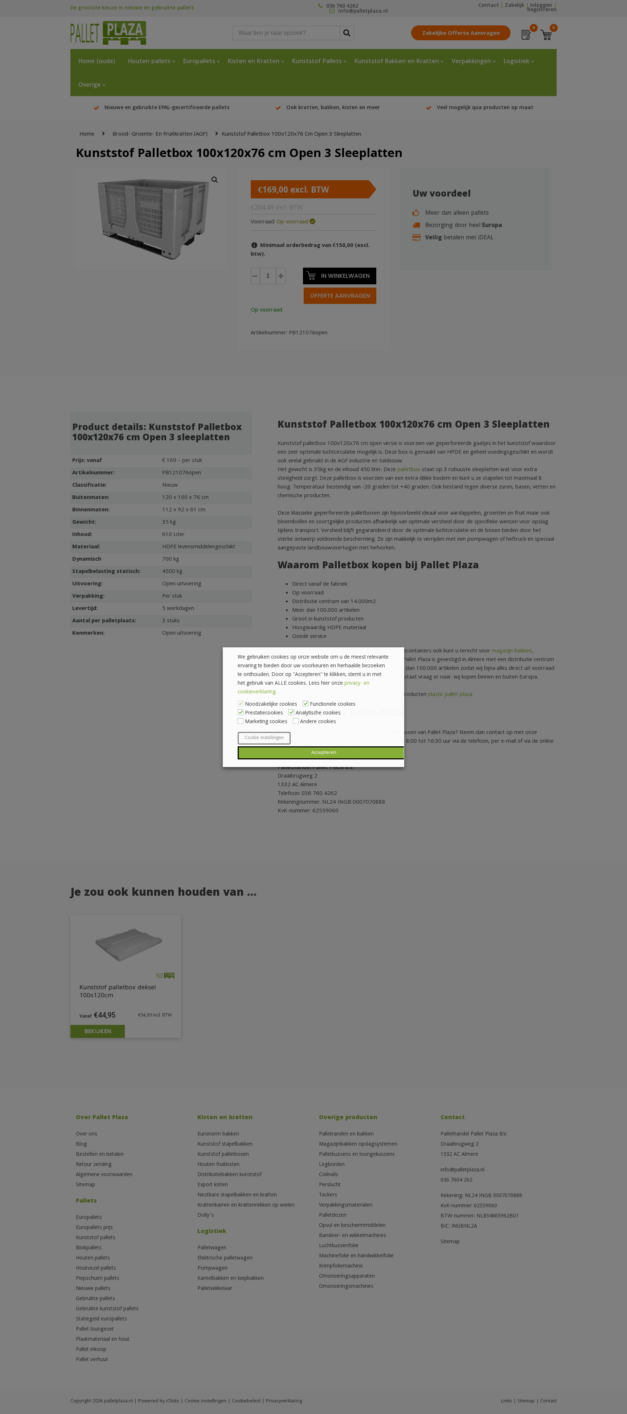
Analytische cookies (318, 713)
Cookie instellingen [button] (264, 738)
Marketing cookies (266, 722)
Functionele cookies (333, 704)
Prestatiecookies (264, 713)
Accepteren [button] (323, 753)
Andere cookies (318, 722)
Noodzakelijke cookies (271, 704)
